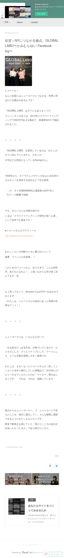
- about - (19, 22)
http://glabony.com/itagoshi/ (19, 235)
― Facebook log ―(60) (13, 447)
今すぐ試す (41, 14)
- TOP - (6, 22)
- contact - (34, 22)
